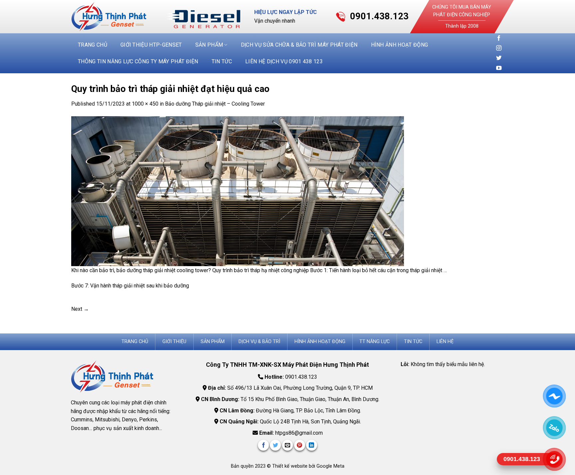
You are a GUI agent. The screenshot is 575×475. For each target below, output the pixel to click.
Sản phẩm (209, 45)
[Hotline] (554, 459)
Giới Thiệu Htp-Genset (151, 45)
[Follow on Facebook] (499, 38)
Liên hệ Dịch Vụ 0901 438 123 (284, 61)
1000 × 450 (145, 104)
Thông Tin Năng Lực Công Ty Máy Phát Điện (138, 61)
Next (80, 309)
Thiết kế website (290, 466)
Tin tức (222, 61)
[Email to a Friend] (287, 445)
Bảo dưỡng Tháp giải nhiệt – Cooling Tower (215, 104)
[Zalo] (554, 427)
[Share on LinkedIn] (311, 445)
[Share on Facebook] (263, 445)
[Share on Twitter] (275, 445)
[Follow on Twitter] (499, 58)
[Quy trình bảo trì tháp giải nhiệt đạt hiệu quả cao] (237, 191)
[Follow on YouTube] (499, 68)
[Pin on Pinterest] (299, 445)
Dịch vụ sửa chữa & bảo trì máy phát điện (299, 45)
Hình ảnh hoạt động (399, 45)
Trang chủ (92, 45)
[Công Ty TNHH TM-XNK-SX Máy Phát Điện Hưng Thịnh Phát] (113, 16)
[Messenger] (554, 396)
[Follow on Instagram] (499, 48)
